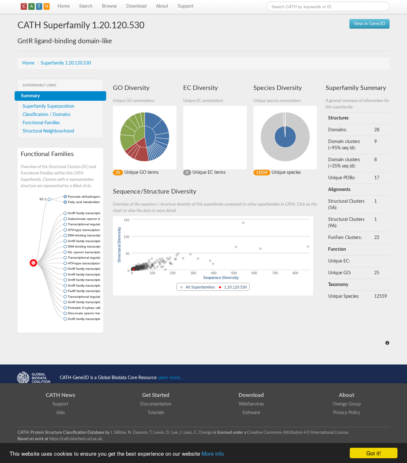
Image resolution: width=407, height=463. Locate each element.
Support (186, 6)
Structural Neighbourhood (48, 131)
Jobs (60, 413)
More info (213, 453)
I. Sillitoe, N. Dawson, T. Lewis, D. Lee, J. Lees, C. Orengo (161, 432)
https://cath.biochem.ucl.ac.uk (75, 439)
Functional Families (41, 123)
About (162, 6)
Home (64, 6)
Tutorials (156, 413)
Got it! (373, 453)
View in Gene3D (369, 24)
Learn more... (170, 378)
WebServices (251, 404)
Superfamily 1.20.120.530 (66, 63)
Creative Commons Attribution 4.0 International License (297, 432)
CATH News (60, 395)
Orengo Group (347, 404)
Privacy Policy (346, 413)
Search (86, 6)
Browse (109, 6)
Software (251, 413)
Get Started (155, 395)
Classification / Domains (46, 114)
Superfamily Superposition (48, 106)
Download (136, 6)
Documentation (155, 404)
